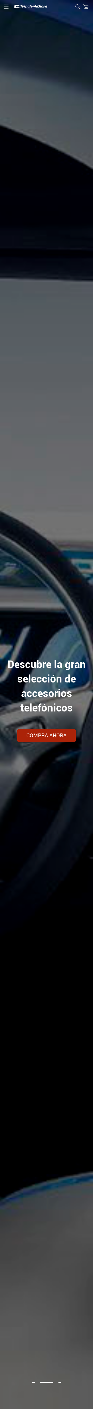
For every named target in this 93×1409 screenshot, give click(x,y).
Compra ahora (46, 735)
